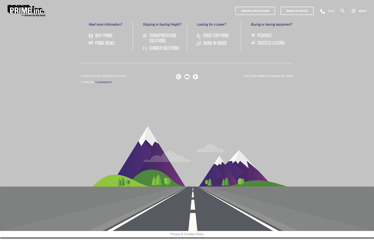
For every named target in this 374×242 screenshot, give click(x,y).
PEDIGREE (264, 36)
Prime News (104, 43)
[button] (342, 11)
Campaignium (103, 82)
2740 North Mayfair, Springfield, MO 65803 (268, 76)
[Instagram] (178, 76)
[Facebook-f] (195, 76)
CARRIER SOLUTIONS (164, 48)
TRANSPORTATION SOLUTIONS (162, 38)
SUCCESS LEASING (271, 43)
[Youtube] (187, 76)
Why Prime (104, 36)
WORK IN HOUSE (215, 43)
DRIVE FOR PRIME (216, 36)
